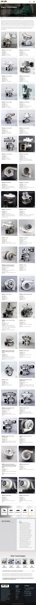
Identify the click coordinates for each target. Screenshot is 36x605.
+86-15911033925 (28, 592)
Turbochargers (8, 17)
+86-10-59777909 (28, 595)
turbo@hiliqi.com (28, 591)
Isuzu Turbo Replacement (32, 566)
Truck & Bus (11, 512)
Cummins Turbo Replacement (11, 566)
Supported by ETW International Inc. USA (18, 603)
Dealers (17, 594)
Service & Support (17, 597)
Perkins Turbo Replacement (18, 566)
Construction (4, 512)
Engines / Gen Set (32, 513)
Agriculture (25, 512)
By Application (14, 17)
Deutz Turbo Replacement (4, 566)
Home (3, 17)
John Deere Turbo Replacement (25, 566)
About (17, 598)
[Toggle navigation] (34, 2)
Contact (26, 585)
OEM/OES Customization (18, 591)
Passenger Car (18, 512)
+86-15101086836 (28, 593)
